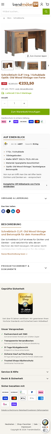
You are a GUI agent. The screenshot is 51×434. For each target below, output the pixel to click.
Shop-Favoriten (24, 424)
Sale (36, 424)
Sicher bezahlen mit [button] (13, 386)
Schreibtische (18, 18)
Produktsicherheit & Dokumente (15, 267)
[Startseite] (4, 18)
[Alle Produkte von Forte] (5, 144)
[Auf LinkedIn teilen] (13, 211)
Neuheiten (9, 424)
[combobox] (22, 12)
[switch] (45, 430)
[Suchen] (46, 12)
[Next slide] (48, 65)
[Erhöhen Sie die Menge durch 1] (24, 103)
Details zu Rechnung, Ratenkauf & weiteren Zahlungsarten (25, 410)
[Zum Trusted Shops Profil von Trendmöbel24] (25, 303)
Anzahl (4, 98)
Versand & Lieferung (15, 198)
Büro (9, 18)
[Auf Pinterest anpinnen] (18, 211)
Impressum (26, 427)
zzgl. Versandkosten (24, 89)
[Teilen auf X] (8, 211)
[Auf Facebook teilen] (3, 211)
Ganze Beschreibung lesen (13, 254)
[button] (41, 4)
